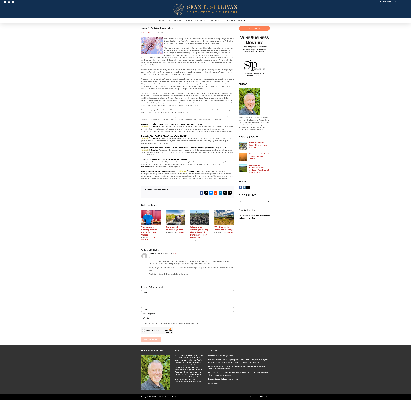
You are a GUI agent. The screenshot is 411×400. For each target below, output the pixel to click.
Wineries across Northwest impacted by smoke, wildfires (259, 156)
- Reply (174, 253)
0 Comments (180, 232)
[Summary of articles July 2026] (175, 211)
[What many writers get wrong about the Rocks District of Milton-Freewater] (199, 211)
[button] (248, 20)
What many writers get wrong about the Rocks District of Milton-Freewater (199, 232)
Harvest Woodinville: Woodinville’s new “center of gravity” (258, 145)
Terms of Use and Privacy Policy (260, 397)
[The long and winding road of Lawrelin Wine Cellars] (151, 211)
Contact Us (213, 384)
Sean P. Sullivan (148, 33)
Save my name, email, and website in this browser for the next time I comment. (171, 323)
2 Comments (205, 240)
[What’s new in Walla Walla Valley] (224, 211)
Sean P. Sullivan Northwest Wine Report (167, 397)
